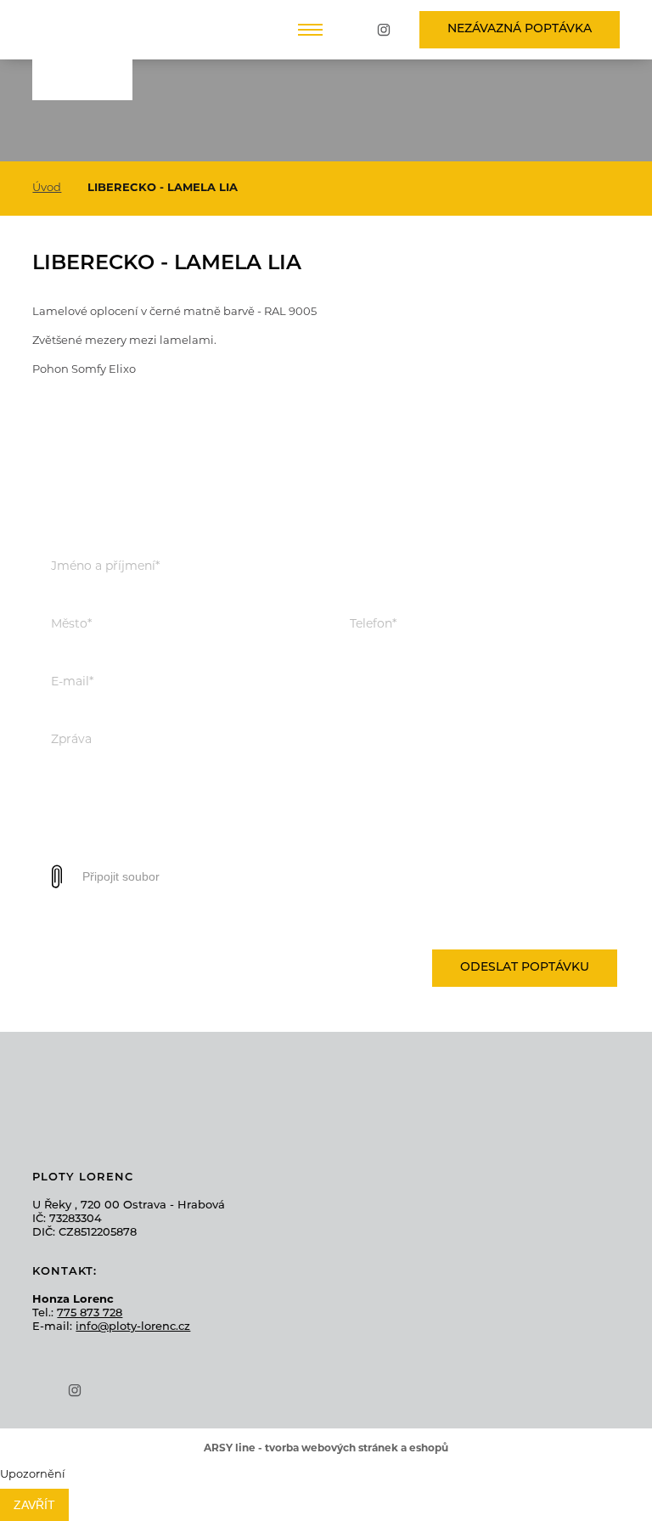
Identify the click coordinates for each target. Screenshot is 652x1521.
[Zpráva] (325, 844)
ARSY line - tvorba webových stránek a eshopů (326, 1449)
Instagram (383, 29)
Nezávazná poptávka (519, 29)
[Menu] (310, 29)
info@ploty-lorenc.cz (133, 1326)
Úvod (46, 188)
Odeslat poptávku (524, 967)
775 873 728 (89, 1313)
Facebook (356, 29)
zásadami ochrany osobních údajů (519, 918)
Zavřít (34, 1505)
